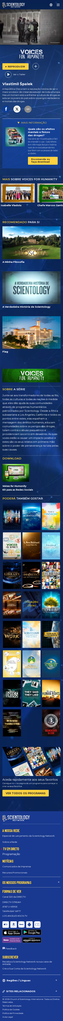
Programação (11, 854)
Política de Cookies (11, 1009)
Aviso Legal (7, 1017)
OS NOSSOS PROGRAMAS (16, 882)
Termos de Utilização (11, 1006)
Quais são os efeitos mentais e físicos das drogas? (41, 132)
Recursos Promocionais (14, 872)
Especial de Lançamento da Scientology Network (28, 836)
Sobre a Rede (9, 842)
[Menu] (58, 5)
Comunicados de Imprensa (16, 866)
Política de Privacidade (12, 1013)
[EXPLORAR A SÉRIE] (12, 516)
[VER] (51, 545)
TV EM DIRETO (11, 849)
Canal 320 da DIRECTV (14, 896)
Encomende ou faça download (40, 160)
